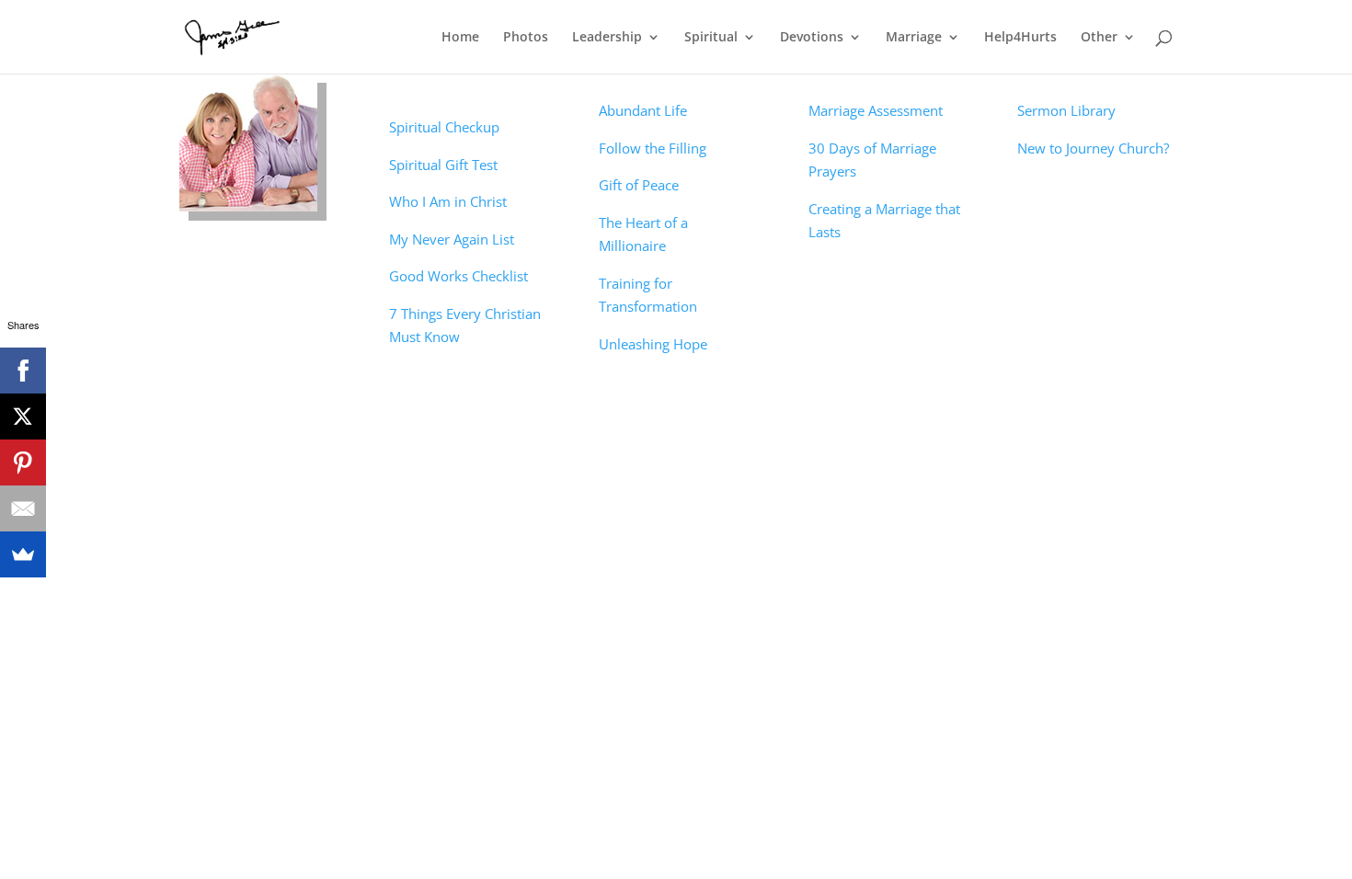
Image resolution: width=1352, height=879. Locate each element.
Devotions (811, 37)
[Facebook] (23, 371)
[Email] (23, 508)
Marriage (914, 37)
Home (460, 37)
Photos (525, 37)
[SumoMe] (23, 554)
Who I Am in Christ (448, 201)
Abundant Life (643, 110)
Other (1099, 37)
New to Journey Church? (1093, 148)
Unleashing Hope (653, 344)
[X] (23, 417)
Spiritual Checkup (444, 127)
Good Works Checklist (458, 276)
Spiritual (711, 37)
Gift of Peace (639, 185)
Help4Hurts (1020, 37)
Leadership (607, 37)
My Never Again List (451, 239)
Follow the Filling (652, 148)
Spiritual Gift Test (443, 164)
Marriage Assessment (875, 110)
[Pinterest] (23, 462)
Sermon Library (1066, 110)
